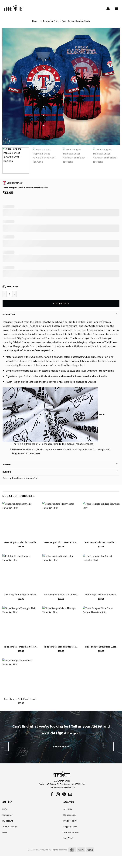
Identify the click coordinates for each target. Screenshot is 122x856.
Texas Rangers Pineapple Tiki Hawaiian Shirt (21, 646)
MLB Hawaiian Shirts (50, 21)
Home (34, 21)
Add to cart (61, 303)
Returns (7, 471)
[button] (108, 7)
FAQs (4, 809)
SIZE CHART (12, 286)
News (4, 832)
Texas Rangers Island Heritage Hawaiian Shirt (61, 646)
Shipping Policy (70, 826)
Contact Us (7, 814)
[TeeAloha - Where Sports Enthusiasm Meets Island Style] (13, 8)
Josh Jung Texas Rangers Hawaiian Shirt (21, 594)
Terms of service (70, 832)
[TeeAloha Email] (70, 794)
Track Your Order (10, 826)
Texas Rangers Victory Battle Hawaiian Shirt (61, 542)
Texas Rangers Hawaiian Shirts (76, 21)
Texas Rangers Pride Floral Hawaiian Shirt (21, 699)
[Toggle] (117, 313)
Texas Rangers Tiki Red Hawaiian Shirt (101, 542)
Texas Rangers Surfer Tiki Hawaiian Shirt (21, 542)
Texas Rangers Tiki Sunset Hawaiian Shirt (101, 594)
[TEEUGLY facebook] (52, 794)
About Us (67, 809)
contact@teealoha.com (64, 787)
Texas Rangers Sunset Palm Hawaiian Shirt (61, 594)
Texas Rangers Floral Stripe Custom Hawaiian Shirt (101, 646)
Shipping (7, 464)
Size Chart (68, 838)
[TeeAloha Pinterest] (64, 794)
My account (7, 820)
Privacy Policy (70, 820)
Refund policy (69, 814)
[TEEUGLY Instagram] (58, 794)
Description (9, 314)
